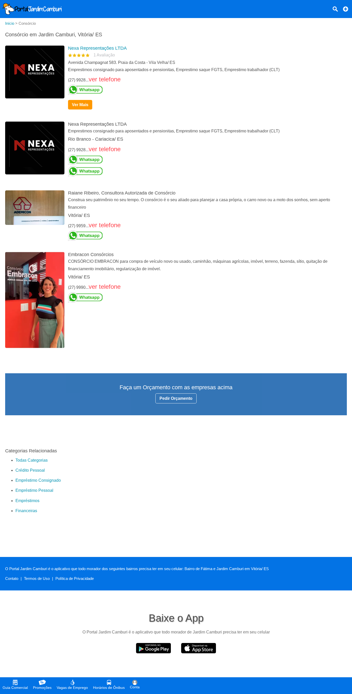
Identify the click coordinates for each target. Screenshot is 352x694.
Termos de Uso (37, 578)
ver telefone (105, 79)
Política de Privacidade (74, 578)
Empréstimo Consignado (38, 480)
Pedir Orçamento (176, 398)
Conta (135, 687)
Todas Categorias (31, 460)
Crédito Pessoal (30, 470)
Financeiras (26, 511)
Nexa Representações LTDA (97, 48)
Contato (11, 578)
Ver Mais (80, 105)
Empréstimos (27, 500)
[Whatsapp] (205, 90)
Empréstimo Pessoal (34, 490)
